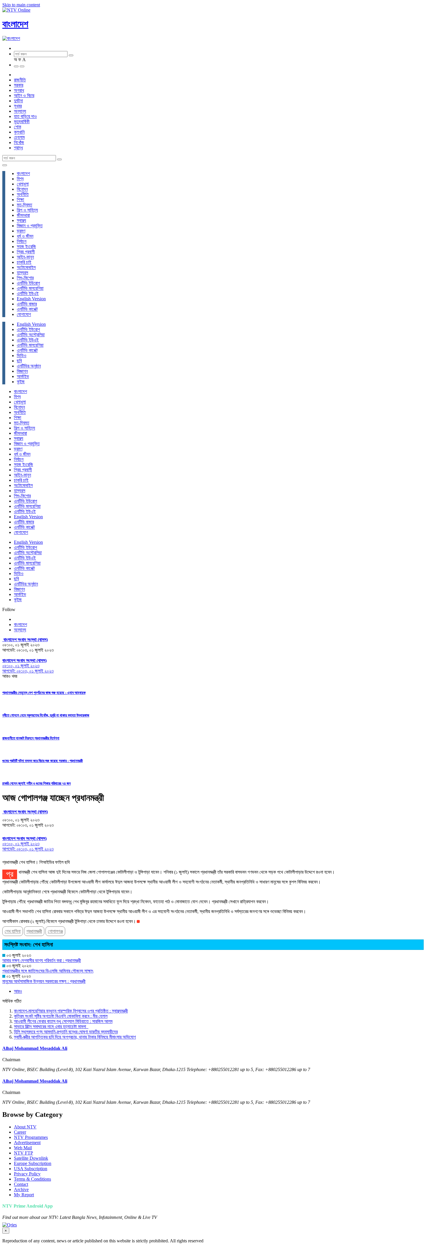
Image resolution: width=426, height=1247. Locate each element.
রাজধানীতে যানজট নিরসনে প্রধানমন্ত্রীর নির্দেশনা (30, 738)
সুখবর (18, 105)
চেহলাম (19, 137)
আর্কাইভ (23, 376)
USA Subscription (30, 1168)
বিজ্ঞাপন (22, 371)
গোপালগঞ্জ (55, 931)
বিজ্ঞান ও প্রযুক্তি (30, 225)
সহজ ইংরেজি (26, 246)
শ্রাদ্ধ (18, 147)
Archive (21, 1189)
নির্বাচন (21, 241)
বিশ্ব (20, 178)
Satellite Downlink (31, 1158)
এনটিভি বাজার (27, 303)
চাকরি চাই (24, 262)
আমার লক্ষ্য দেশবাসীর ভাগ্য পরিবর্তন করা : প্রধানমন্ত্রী (41, 960)
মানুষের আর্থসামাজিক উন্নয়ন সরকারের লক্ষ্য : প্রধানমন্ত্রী (43, 981)
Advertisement (27, 1142)
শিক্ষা (20, 199)
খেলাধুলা (23, 183)
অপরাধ (19, 90)
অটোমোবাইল (26, 267)
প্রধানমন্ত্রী (34, 931)
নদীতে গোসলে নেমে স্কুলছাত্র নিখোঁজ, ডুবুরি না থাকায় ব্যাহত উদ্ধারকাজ (45, 715)
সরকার (18, 85)
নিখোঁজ (19, 142)
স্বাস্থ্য (21, 220)
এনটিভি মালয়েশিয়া (30, 288)
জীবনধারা (23, 215)
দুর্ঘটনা (18, 100)
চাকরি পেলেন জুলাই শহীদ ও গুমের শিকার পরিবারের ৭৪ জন (36, 783)
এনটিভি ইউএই (28, 293)
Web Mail (23, 1147)
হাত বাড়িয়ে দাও (25, 116)
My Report (24, 1194)
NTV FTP (23, 1152)
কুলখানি (19, 132)
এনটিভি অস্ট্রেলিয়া (31, 334)
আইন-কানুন (25, 257)
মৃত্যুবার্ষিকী (22, 121)
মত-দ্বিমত (24, 204)
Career (20, 1132)
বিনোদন (22, 189)
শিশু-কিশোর (25, 277)
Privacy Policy (27, 1173)
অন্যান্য (20, 111)
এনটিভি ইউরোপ (28, 283)
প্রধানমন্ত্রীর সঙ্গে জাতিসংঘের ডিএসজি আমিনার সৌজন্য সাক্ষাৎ (47, 970)
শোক (17, 126)
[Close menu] (4, 165)
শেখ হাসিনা (13, 931)
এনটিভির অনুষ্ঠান (29, 365)
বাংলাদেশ (15, 24)
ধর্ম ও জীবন (25, 236)
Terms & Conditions (32, 1179)
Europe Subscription (32, 1163)
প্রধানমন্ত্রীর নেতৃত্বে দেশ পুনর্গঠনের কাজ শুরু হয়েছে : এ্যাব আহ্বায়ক (43, 692)
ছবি (19, 360)
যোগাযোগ (24, 314)
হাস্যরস (22, 272)
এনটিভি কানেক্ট (27, 309)
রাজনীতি (20, 79)
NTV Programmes (31, 1137)
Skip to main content (21, 4)
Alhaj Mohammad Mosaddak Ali (34, 1048)
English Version (31, 298)
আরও (18, 991)
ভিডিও (21, 355)
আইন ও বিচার (24, 95)
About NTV (25, 1126)
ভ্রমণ (21, 230)
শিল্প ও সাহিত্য (27, 210)
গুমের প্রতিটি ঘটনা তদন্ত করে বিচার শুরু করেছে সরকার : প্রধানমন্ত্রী (42, 761)
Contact (21, 1184)
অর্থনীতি (23, 194)
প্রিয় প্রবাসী (26, 251)
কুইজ (21, 381)
